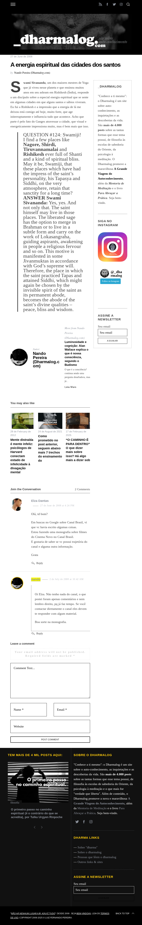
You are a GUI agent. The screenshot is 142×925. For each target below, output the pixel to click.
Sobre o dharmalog (89, 852)
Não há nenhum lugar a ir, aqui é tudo (33, 913)
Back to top (122, 913)
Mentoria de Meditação (92, 808)
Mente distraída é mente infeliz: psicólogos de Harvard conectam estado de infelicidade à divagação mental (21, 456)
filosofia (14, 802)
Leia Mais (70, 387)
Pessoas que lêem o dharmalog (97, 857)
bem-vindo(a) (84, 913)
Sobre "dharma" (87, 847)
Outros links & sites (90, 862)
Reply (39, 563)
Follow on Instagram (110, 281)
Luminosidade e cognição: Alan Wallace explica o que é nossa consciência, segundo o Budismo (76, 353)
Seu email (104, 326)
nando (36, 579)
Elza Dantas (40, 501)
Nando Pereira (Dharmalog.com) (32, 72)
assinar (112, 341)
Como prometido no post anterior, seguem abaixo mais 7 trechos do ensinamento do (50, 448)
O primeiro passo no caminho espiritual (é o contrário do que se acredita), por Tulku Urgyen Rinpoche (36, 813)
